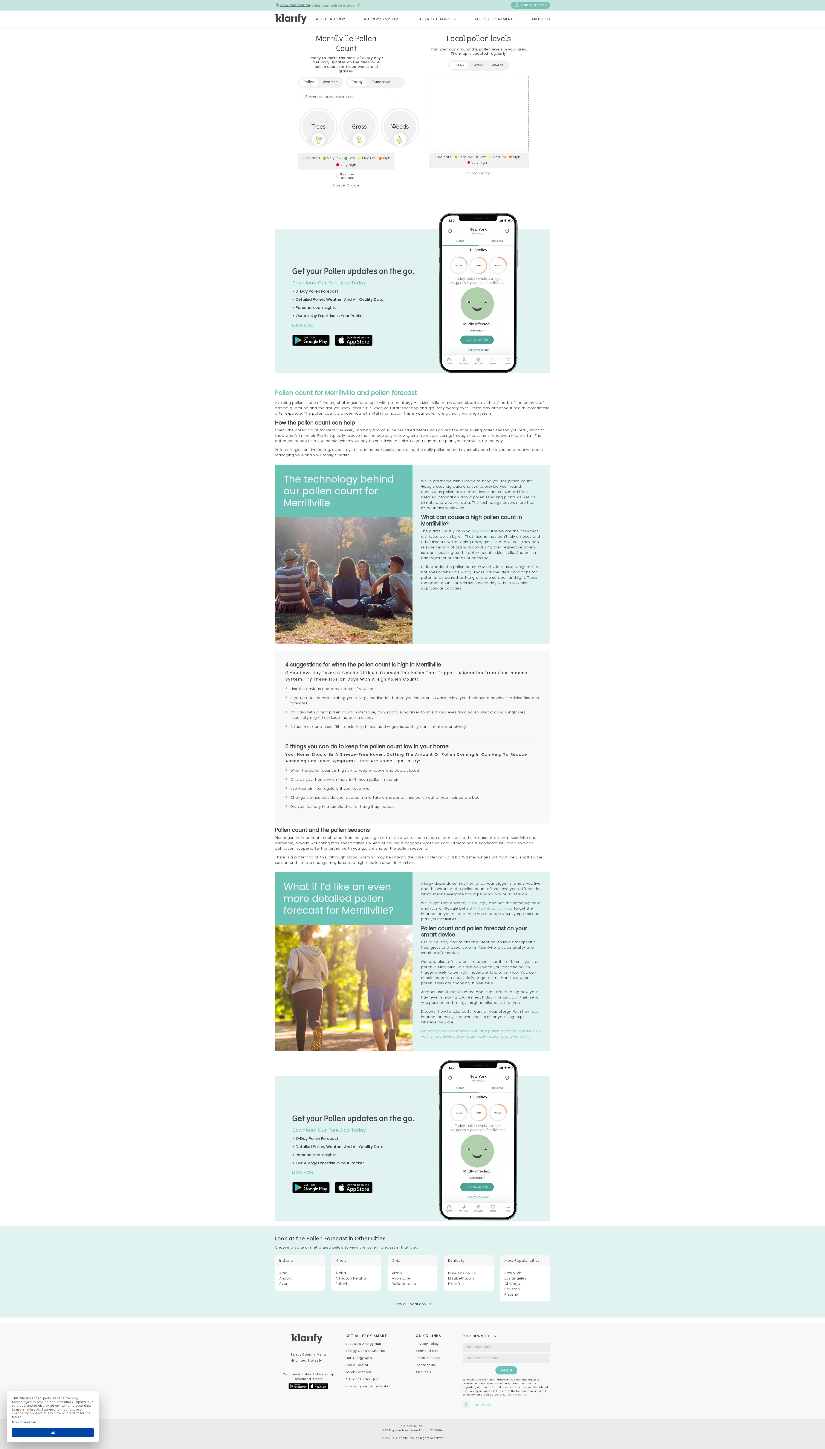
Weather (330, 82)
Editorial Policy (428, 1358)
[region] (479, 113)
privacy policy (516, 1394)
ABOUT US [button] (541, 19)
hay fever (481, 531)
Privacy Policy (427, 1344)
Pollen (309, 82)
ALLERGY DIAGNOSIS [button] (437, 19)
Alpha (341, 1272)
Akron (397, 1272)
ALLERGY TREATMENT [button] (493, 19)
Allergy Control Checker (365, 1351)
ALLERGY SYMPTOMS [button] (382, 19)
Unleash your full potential (368, 1386)
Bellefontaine (404, 1283)
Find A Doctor (534, 5)
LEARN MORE (302, 325)
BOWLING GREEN (462, 1272)
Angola (285, 1278)
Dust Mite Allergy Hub (363, 1344)
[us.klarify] (291, 19)
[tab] (357, 82)
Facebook (482, 1404)
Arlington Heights (351, 1278)
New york (512, 1272)
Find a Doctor (356, 1365)
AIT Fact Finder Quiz (362, 1379)
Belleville (343, 1283)
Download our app (495, 908)
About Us (423, 1372)
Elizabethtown (461, 1278)
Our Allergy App (358, 1358)
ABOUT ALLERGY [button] (330, 19)
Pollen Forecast (358, 1372)
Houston (512, 1289)
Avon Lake (401, 1278)
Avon (284, 1283)
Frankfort (456, 1283)
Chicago (512, 1283)
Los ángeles (515, 1278)
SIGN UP (506, 1370)
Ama (283, 1272)
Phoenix (511, 1294)
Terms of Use (427, 1351)
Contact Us (425, 1365)
